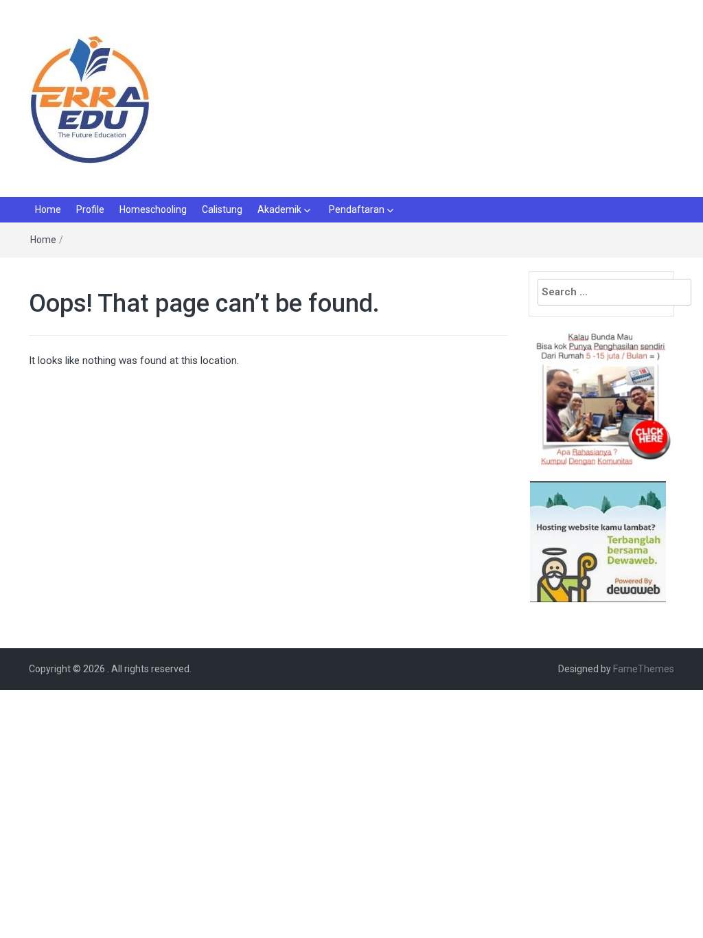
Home (48, 209)
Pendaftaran (356, 209)
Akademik (279, 209)
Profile (90, 209)
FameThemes (643, 668)
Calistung (222, 209)
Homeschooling (153, 209)
